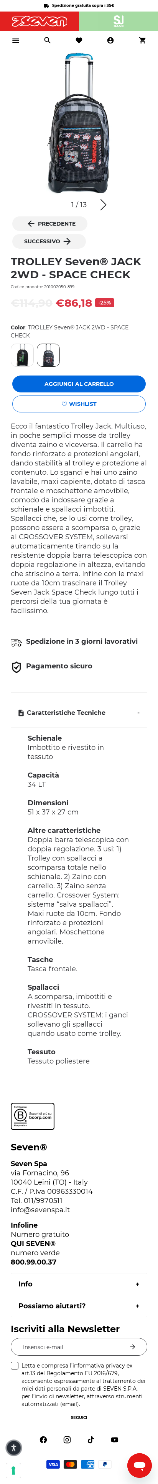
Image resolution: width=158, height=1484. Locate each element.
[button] (103, 204)
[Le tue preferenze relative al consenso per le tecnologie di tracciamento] (13, 1470)
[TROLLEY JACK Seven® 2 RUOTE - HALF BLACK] (22, 355)
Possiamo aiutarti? (52, 1306)
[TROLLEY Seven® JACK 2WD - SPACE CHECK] (48, 355)
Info (25, 1284)
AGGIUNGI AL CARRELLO (79, 384)
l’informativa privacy (97, 1365)
